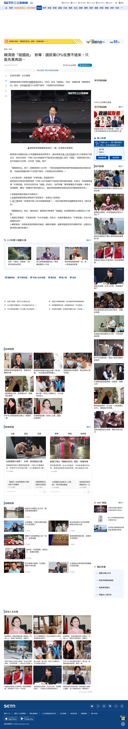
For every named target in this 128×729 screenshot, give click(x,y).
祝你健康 (83, 3)
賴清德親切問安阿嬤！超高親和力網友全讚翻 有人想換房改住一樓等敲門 (76, 687)
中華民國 (58, 157)
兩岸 (91, 7)
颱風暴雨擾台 (19, 7)
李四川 (101, 152)
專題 (107, 7)
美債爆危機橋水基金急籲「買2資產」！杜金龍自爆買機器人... (47, 371)
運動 (96, 7)
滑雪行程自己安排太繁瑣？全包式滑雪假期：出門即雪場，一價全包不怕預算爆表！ (18, 662)
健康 (81, 7)
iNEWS (75, 3)
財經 (101, 7)
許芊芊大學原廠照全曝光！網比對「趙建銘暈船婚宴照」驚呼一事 (76, 662)
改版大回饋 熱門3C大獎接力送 (18, 301)
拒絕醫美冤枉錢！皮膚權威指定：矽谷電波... (67, 305)
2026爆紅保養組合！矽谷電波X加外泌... (21, 305)
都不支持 (102, 155)
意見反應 (73, 713)
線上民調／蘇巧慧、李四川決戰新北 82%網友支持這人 (47, 662)
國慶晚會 (33, 81)
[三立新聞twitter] (116, 706)
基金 (26, 433)
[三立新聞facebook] (98, 706)
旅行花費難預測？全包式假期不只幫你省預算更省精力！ (47, 637)
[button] (116, 2)
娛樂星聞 (67, 3)
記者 (39, 433)
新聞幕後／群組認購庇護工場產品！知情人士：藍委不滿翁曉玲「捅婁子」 (18, 637)
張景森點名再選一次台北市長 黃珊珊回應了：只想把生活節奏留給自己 (47, 687)
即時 (11, 7)
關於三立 (7, 713)
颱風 (70, 433)
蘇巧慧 (101, 149)
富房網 (110, 3)
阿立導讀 (92, 3)
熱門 (44, 7)
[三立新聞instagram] (104, 706)
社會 (65, 7)
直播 (60, 7)
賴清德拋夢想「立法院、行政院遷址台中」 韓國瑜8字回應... (108, 406)
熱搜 (55, 7)
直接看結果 (102, 157)
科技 (117, 7)
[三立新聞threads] (122, 706)
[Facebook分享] (6, 76)
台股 (12, 433)
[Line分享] (6, 81)
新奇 (112, 7)
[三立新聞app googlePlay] (27, 719)
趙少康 (15, 200)
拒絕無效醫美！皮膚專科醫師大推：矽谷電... (67, 309)
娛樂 (70, 7)
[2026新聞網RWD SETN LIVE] (31, 3)
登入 (122, 3)
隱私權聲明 (34, 713)
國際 (86, 7)
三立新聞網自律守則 (49, 713)
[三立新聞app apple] (11, 719)
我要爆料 (84, 713)
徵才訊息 (94, 713)
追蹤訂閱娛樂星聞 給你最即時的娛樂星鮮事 (68, 301)
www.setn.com (23, 724)
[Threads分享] (6, 86)
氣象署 (83, 433)
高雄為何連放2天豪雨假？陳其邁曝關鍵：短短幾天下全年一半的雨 (17, 687)
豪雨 (56, 433)
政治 (39, 7)
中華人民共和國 (67, 154)
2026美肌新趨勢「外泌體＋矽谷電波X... (21, 309)
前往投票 (115, 157)
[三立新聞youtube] (92, 706)
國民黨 (27, 85)
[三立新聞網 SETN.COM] (6, 8)
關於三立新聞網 (20, 713)
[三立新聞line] (110, 706)
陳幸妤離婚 (31, 7)
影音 (49, 7)
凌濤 (14, 197)
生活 (75, 7)
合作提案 (63, 713)
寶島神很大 (101, 3)
